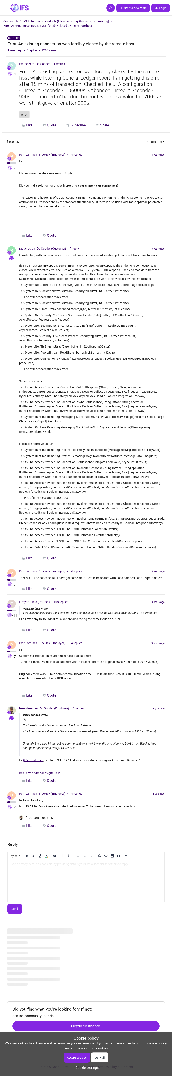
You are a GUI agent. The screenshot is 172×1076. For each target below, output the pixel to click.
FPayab (24, 602)
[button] (4, 8)
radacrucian (27, 248)
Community (11, 21)
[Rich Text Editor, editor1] (86, 881)
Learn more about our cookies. (86, 1048)
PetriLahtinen (28, 154)
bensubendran (28, 708)
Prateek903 (26, 64)
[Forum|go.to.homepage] (19, 8)
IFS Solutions (31, 21)
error (24, 114)
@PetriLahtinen (33, 760)
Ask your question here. (86, 1026)
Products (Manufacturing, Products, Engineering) (76, 21)
